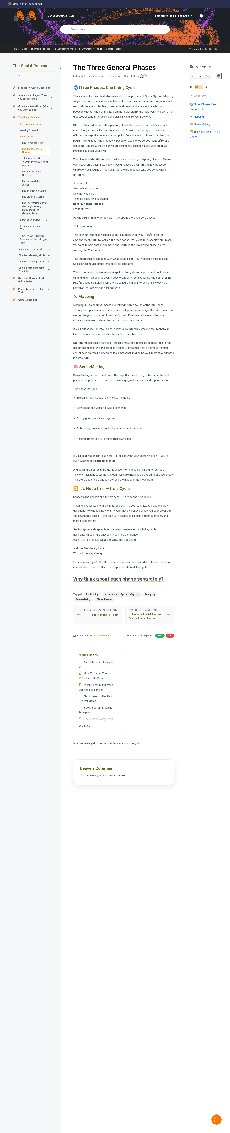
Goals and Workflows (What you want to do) (34, 108)
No (170, 635)
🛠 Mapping (197, 116)
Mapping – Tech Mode (30, 249)
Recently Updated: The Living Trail (34, 291)
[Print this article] (219, 76)
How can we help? (100, 635)
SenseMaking (83, 599)
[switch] (199, 87)
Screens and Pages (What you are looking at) (32, 97)
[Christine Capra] (141, 76)
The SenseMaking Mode (31, 255)
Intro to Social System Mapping (122, 594)
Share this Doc (203, 67)
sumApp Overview (30, 220)
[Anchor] (138, 87)
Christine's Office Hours (61, 16)
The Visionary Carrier (33, 196)
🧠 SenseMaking (200, 124)
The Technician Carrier (34, 190)
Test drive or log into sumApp (172, 14)
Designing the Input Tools (31, 228)
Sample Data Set (27, 300)
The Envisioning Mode (30, 124)
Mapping (150, 594)
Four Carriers (27, 136)
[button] (216, 1119)
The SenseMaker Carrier (31, 183)
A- (193, 76)
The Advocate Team (33, 142)
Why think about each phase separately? (118, 579)
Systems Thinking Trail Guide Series (31, 280)
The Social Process (29, 117)
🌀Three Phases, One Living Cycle (203, 107)
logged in (100, 775)
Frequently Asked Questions (34, 87)
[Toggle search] (215, 16)
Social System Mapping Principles (31, 269)
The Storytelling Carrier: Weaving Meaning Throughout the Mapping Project (35, 208)
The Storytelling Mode (31, 261)
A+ (207, 76)
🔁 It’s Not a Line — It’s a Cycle (205, 134)
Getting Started (29, 130)
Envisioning (92, 594)
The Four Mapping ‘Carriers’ (31, 173)
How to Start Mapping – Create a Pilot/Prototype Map (33, 239)
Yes (160, 635)
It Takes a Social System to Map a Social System (35, 162)
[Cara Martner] (145, 76)
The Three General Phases (32, 151)
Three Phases (104, 599)
